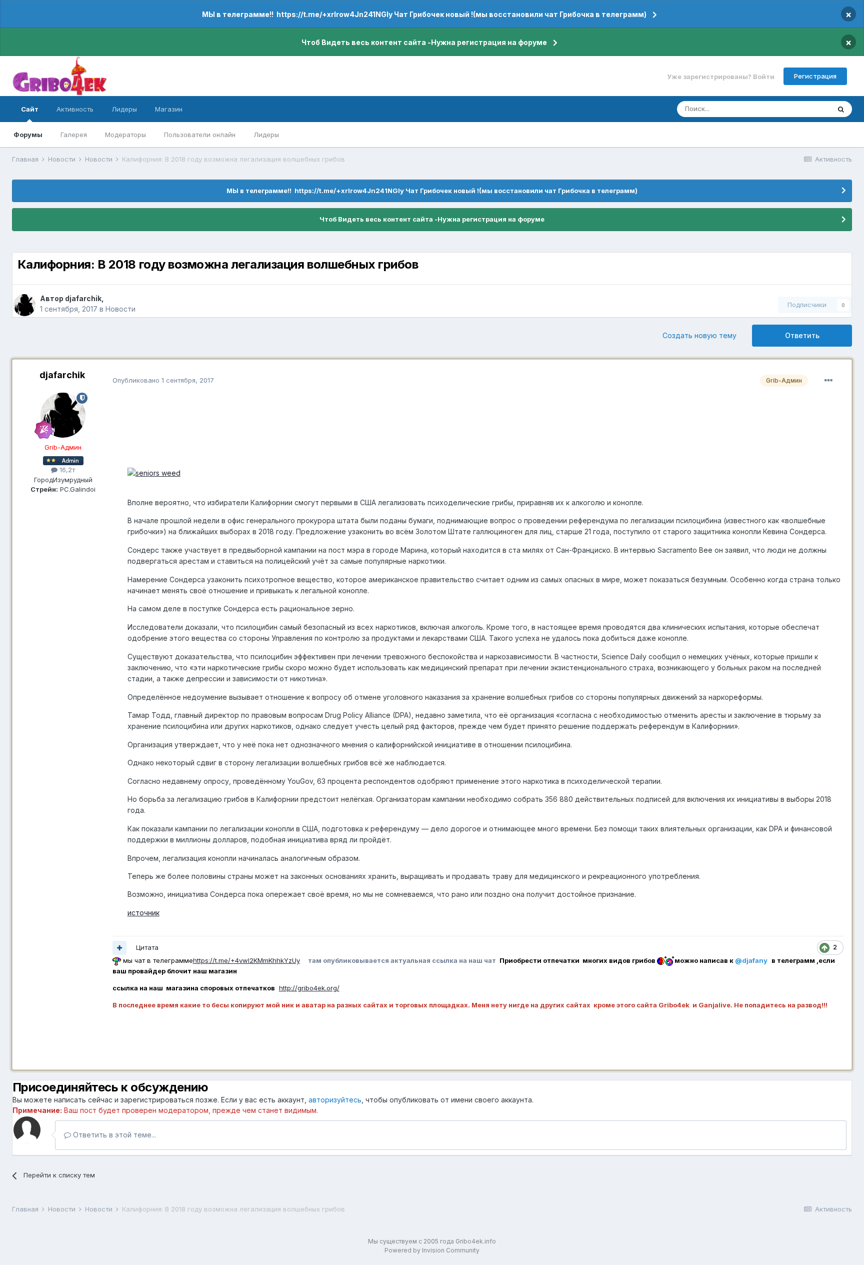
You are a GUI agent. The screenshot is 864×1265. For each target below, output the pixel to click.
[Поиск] (841, 109)
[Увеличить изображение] (154, 472)
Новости (121, 309)
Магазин (168, 109)
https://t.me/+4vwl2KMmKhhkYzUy (246, 960)
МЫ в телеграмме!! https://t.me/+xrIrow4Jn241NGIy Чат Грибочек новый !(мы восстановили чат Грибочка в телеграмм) (424, 14)
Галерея (73, 135)
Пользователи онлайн (200, 135)
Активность (75, 109)
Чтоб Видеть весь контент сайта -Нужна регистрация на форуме (424, 42)
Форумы (28, 135)
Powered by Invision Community (432, 1250)
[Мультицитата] (119, 948)
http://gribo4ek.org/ (309, 988)
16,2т (66, 470)
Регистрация (815, 76)
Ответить (802, 335)
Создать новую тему (699, 335)
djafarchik (83, 298)
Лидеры (266, 135)
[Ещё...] (828, 381)
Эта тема (803, 109)
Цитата (147, 947)
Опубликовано (163, 380)
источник (144, 912)
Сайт (29, 109)
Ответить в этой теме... (113, 1134)
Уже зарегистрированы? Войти (720, 76)
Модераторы (125, 135)
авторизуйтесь (335, 1099)
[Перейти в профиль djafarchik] (25, 305)
